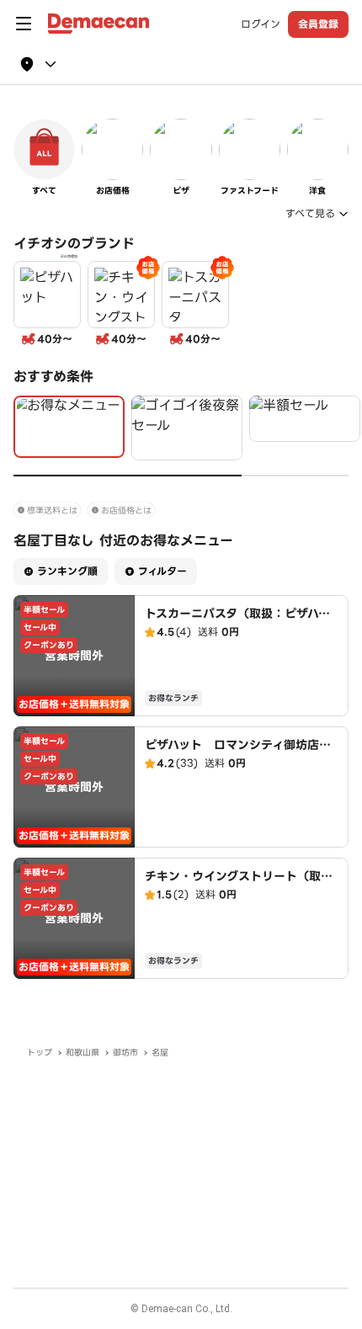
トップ (39, 1052)
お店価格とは (126, 510)
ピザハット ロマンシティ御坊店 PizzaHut (238, 753)
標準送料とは (52, 510)
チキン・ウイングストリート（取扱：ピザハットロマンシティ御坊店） (244, 884)
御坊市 (125, 1052)
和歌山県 (82, 1052)
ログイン (260, 24)
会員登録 (318, 24)
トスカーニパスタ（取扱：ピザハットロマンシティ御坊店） (237, 622)
